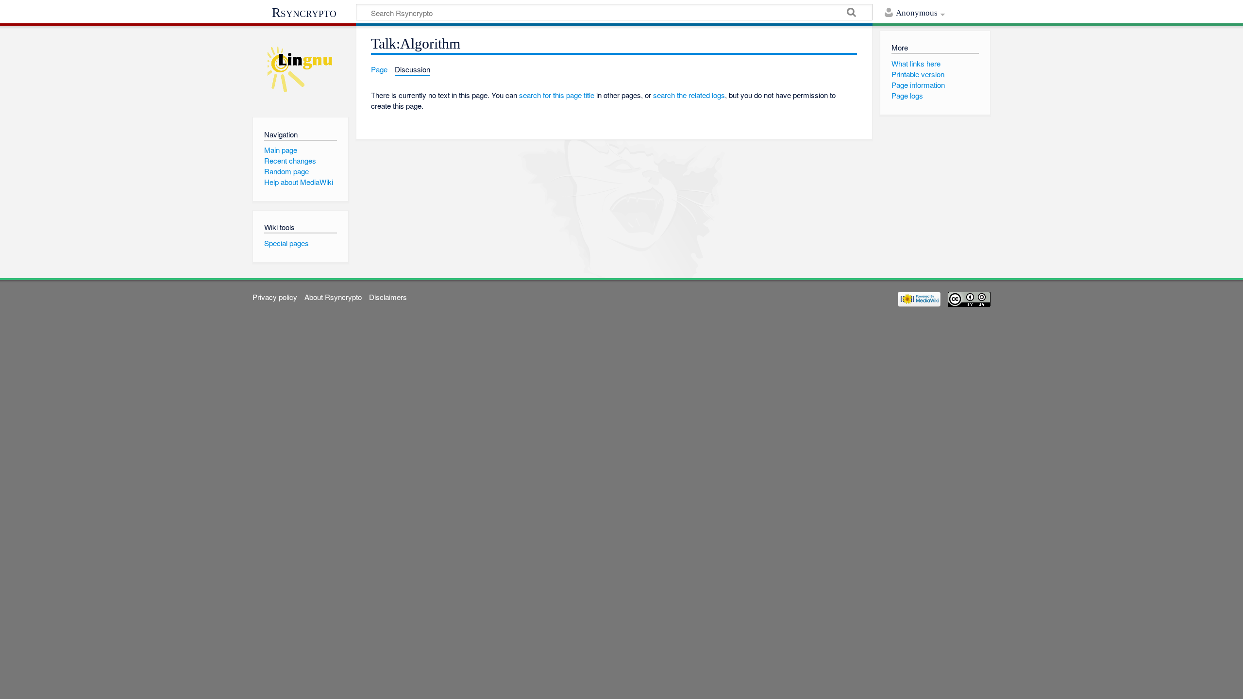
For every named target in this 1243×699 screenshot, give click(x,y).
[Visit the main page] (300, 69)
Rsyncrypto (304, 12)
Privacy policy (274, 297)
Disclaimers (388, 297)
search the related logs (689, 95)
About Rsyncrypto (333, 297)
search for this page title (556, 95)
